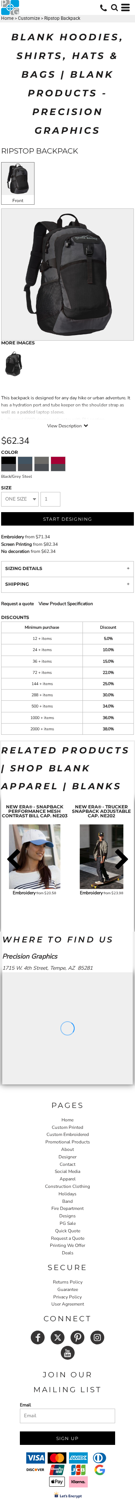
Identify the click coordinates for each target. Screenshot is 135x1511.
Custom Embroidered (67, 1134)
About (67, 1149)
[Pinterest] (77, 1337)
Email (25, 1405)
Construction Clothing (67, 1186)
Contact (67, 1164)
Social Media (67, 1171)
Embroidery (12, 537)
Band (67, 1201)
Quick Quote (67, 1231)
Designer (67, 1157)
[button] (114, 7)
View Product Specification (66, 604)
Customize (29, 18)
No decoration (15, 551)
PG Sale (68, 1223)
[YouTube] (68, 1353)
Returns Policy (67, 1282)
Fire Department (67, 1208)
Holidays (67, 1194)
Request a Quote (67, 1238)
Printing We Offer (67, 1245)
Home (7, 18)
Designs (67, 1216)
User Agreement (67, 1304)
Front (17, 201)
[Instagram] (97, 1337)
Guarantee (67, 1289)
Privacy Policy (67, 1297)
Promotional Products (67, 1142)
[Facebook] (38, 1337)
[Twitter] (57, 1337)
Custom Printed (67, 1127)
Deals (68, 1253)
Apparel (68, 1179)
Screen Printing (16, 544)
